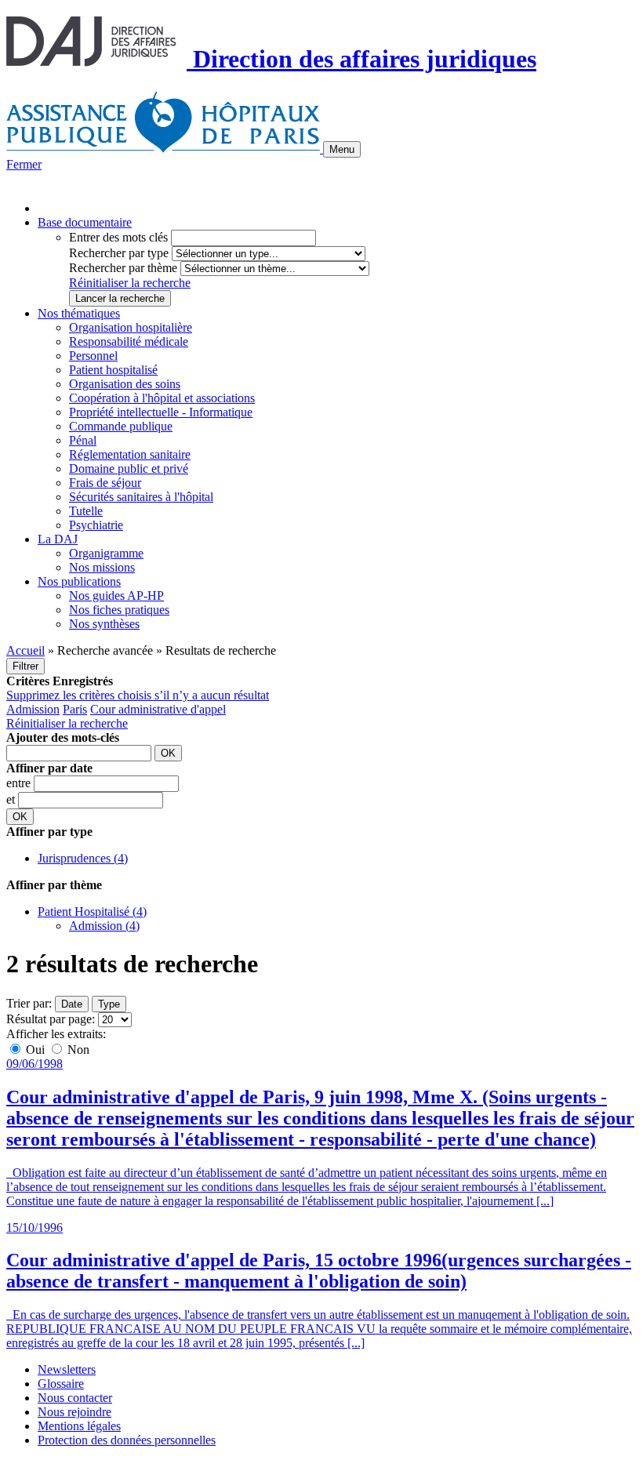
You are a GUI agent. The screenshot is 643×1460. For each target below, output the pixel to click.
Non (76, 1049)
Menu (341, 149)
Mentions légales (79, 1426)
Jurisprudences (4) (83, 858)
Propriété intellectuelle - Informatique (160, 412)
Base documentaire (85, 222)
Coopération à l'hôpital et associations (162, 398)
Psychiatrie (96, 525)
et (12, 799)
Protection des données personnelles (127, 1440)
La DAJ (58, 539)
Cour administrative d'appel (158, 709)
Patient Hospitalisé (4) (92, 911)
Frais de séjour (105, 482)
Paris (75, 709)
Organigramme (106, 553)
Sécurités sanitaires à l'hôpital (141, 496)
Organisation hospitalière (130, 327)
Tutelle (86, 511)
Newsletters (67, 1369)
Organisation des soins (124, 383)
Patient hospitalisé (113, 369)
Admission (33, 709)
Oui (35, 1049)
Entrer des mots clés (118, 237)
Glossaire (61, 1383)
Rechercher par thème (123, 267)
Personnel (93, 355)
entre (20, 783)
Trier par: (29, 1003)
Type (109, 1004)
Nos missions (102, 567)
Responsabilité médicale (128, 341)
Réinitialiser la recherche (130, 282)
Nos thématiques (79, 313)
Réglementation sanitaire (130, 454)
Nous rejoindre (74, 1411)
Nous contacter (75, 1397)
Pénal (82, 440)
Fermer (24, 164)
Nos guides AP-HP (116, 595)
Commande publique (121, 426)
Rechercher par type (119, 253)
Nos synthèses (104, 623)
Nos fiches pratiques (119, 609)
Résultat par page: (50, 1019)
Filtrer (25, 666)
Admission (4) (104, 925)
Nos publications (79, 581)
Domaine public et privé (128, 468)
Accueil (25, 650)
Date (71, 1004)
